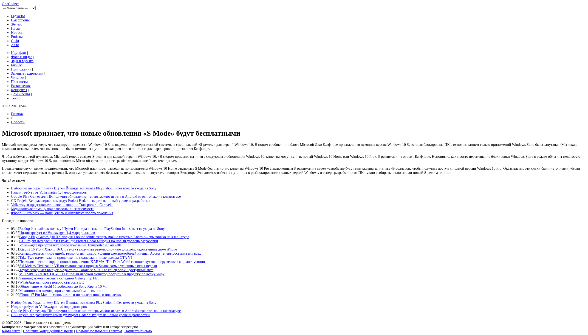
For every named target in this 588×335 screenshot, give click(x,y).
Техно (15, 98)
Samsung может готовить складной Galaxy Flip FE (58, 278)
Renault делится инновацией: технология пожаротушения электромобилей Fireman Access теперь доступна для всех (110, 253)
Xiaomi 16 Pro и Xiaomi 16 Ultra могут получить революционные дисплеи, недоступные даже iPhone (98, 249)
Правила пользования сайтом (99, 331)
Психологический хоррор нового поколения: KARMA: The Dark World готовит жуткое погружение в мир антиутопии (112, 262)
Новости (18, 32)
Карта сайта (11, 331)
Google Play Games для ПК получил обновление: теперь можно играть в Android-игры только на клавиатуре (96, 196)
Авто (15, 45)
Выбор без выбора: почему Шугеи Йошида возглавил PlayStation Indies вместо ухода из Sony (83, 188)
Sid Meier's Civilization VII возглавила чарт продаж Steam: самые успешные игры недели (88, 266)
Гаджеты (18, 16)
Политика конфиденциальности (48, 331)
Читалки (17, 77)
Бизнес (16, 65)
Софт (15, 41)
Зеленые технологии (27, 73)
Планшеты (19, 82)
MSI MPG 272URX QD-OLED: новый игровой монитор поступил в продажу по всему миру (91, 274)
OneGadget (10, 4)
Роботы (17, 37)
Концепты (19, 90)
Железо (16, 24)
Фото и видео (21, 57)
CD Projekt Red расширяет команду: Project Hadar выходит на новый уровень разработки (80, 201)
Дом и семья (20, 94)
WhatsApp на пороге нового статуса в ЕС (51, 282)
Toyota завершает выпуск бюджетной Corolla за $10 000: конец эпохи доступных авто (86, 270)
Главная (17, 114)
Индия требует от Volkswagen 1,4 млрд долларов (49, 192)
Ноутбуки (18, 53)
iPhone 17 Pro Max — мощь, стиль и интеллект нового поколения (62, 213)
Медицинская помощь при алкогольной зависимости (52, 209)
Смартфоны (20, 20)
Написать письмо (138, 331)
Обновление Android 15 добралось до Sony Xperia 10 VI (63, 286)
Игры (15, 28)
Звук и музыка (22, 61)
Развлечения (21, 86)
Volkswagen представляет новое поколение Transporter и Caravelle (62, 205)
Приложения (21, 69)
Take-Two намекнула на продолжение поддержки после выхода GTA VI (75, 257)
